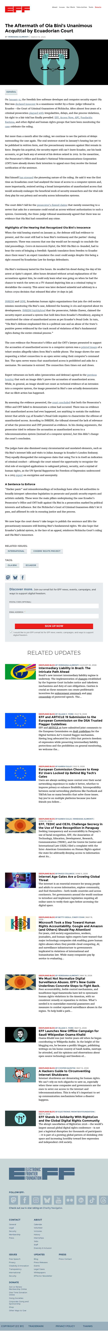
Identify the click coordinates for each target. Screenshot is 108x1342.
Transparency (15, 1269)
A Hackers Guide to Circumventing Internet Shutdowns (64, 1072)
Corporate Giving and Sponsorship (19, 1302)
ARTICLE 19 (55, 727)
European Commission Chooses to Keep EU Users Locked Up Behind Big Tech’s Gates (69, 773)
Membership (14, 1234)
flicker (69, 1200)
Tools (91, 7)
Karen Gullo (65, 766)
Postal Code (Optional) (20, 602)
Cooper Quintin (66, 1068)
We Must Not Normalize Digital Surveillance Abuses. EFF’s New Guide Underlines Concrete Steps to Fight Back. (69, 982)
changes (82, 678)
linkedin (81, 1200)
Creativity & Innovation (19, 1266)
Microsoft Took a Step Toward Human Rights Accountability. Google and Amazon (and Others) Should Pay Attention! (71, 926)
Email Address (16, 612)
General (12, 1224)
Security (12, 1231)
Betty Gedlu (64, 917)
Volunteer (38, 1228)
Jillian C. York (65, 714)
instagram (36, 1200)
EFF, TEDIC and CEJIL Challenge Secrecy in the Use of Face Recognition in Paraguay (71, 826)
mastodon (13, 1200)
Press (11, 1238)
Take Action (81, 7)
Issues (62, 7)
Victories (38, 1231)
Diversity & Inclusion (43, 1248)
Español (11, 92)
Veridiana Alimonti (18, 37)
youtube (58, 1200)
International (16, 551)
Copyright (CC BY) (12, 1326)
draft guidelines (82, 731)
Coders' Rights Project (46, 551)
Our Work (71, 7)
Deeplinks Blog (47, 665)
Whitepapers (40, 1272)
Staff (36, 1244)
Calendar (38, 1224)
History (37, 1234)
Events (37, 1266)
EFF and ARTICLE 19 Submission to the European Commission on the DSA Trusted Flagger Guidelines (70, 720)
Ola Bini (12, 565)
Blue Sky (47, 1200)
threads (103, 1200)
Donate (98, 7)
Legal (11, 1228)
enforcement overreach (68, 693)
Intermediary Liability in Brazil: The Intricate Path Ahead (65, 669)
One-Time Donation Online (18, 1293)
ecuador (31, 565)
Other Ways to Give (17, 1310)
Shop (11, 1307)
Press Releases (41, 1262)
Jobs (36, 1241)
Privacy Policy (65, 1326)
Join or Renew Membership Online (18, 1288)
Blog (36, 1259)
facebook (24, 1200)
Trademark (36, 1326)
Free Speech (14, 1259)
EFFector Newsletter (43, 1276)
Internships (39, 1238)
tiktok (92, 1200)
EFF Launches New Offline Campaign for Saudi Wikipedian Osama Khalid (69, 1032)
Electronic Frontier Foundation (17, 9)
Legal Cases (39, 1269)
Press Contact (65, 1259)
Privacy (12, 1262)
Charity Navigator (52, 1208)
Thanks (88, 1326)
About (55, 7)
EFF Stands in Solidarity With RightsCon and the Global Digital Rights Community (69, 1118)
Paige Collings (66, 874)
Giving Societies (16, 1298)
